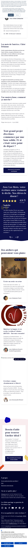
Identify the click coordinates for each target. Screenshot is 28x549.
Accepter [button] (11, 15)
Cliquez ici (4, 494)
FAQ (2, 483)
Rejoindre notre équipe (7, 485)
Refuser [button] (17, 15)
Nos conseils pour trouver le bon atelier (14, 458)
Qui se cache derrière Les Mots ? (9, 481)
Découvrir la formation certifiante (14, 170)
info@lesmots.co (10, 451)
